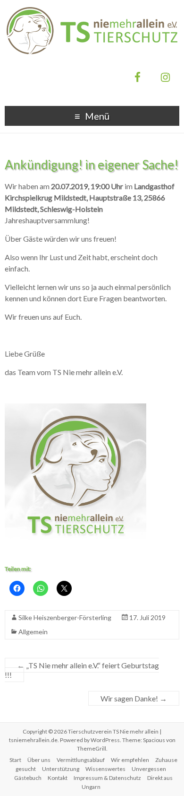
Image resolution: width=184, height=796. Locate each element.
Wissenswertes (105, 768)
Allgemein (33, 632)
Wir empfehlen (130, 759)
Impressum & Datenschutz (107, 777)
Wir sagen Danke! (133, 698)
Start (15, 759)
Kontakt (57, 777)
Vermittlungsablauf (81, 759)
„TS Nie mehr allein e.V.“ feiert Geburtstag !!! (82, 670)
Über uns (38, 759)
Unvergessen (149, 768)
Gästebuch (28, 777)
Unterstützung (60, 768)
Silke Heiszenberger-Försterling (64, 617)
